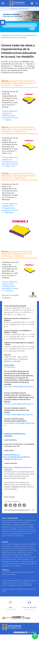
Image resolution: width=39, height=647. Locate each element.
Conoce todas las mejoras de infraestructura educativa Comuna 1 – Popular (10, 115)
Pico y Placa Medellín (9, 559)
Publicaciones (19, 535)
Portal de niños (14, 561)
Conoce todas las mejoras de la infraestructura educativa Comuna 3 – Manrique (10, 208)
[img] (3, 3)
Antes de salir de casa (20, 557)
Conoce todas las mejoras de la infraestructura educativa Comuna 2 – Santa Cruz (10, 161)
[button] (31, 3)
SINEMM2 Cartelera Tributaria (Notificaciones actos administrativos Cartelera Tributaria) (18, 527)
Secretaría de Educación (10, 35)
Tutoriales (32, 557)
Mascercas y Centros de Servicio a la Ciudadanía (18, 468)
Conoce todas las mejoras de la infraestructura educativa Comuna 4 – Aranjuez (10, 286)
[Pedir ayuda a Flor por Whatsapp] (35, 636)
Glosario (30, 546)
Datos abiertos (17, 566)
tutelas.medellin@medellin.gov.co (18, 414)
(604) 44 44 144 (29, 609)
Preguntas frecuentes (21, 544)
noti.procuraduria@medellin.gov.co (18, 404)
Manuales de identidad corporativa (14, 548)
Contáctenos (9, 367)
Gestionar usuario (20, 546)
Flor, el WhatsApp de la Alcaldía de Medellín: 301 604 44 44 (17, 458)
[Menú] (3, 3)
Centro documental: (9, 520)
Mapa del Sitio (23, 550)
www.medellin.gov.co (12, 455)
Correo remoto (7, 544)
